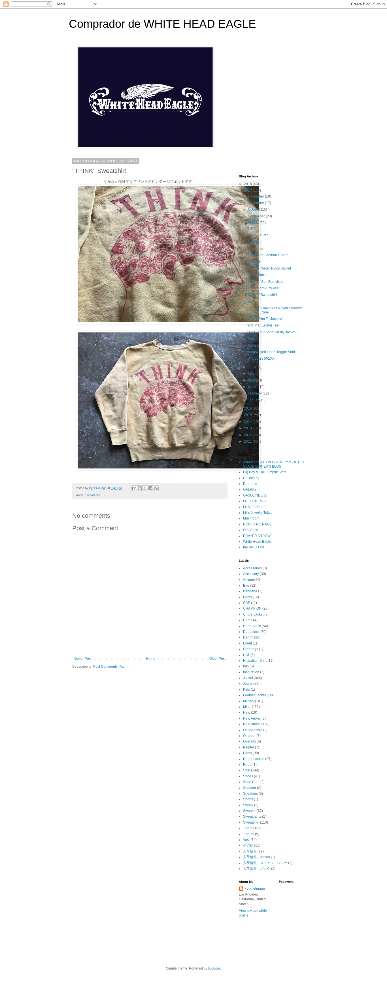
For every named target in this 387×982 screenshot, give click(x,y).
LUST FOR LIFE (255, 507)
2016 (248, 408)
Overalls (249, 741)
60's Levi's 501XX (261, 358)
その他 (248, 845)
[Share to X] (145, 488)
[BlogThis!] (140, 488)
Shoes (248, 776)
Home (150, 659)
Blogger (214, 968)
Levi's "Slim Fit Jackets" (265, 319)
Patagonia (255, 249)
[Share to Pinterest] (156, 488)
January (254, 400)
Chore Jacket (253, 614)
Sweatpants (252, 816)
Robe (247, 765)
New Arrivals (252, 724)
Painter (248, 747)
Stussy (248, 805)
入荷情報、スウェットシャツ (265, 863)
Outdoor (249, 736)
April (252, 380)
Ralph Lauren (258, 235)
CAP (246, 603)
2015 (248, 415)
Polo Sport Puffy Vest (263, 288)
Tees (251, 339)
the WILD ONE (254, 547)
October (254, 209)
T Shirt (252, 229)
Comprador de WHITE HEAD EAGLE (162, 24)
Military (248, 701)
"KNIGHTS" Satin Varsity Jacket (271, 332)
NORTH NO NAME (257, 524)
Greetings (250, 649)
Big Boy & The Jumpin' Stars (264, 472)
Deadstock (251, 632)
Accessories (252, 568)
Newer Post (83, 659)
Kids (246, 690)
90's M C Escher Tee (263, 325)
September (257, 216)
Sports (248, 799)
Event (247, 643)
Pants (247, 753)
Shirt (246, 770)
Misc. (247, 707)
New (246, 712)
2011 (248, 442)
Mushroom (251, 518)
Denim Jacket (257, 275)
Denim (248, 637)
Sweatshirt (92, 495)
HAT (246, 655)
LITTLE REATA (254, 501)
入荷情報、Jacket (256, 857)
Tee (250, 302)
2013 (248, 428)
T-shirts (248, 834)
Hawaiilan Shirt (255, 661)
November (256, 203)
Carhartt (253, 262)
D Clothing (251, 478)
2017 (248, 190)
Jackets (253, 345)
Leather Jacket (254, 695)
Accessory (251, 574)
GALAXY (250, 489)
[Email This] (134, 488)
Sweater (249, 811)
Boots (247, 597)
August (254, 223)
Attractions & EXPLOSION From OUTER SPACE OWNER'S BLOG (273, 464)
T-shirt (247, 828)
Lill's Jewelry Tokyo (258, 513)
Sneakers (250, 794)
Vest (246, 840)
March (253, 387)
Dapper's (250, 484)
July (251, 367)
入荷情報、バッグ (256, 869)
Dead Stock (252, 626)
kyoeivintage (254, 889)
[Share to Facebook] (150, 488)
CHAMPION (252, 608)
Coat (246, 620)
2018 (248, 184)
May (251, 374)
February (255, 393)
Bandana (250, 591)
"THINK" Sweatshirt (262, 295)
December (256, 196)
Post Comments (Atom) (111, 667)
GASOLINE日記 (255, 495)
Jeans (247, 684)
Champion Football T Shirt (267, 255)
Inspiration (251, 672)
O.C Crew (250, 530)
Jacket (248, 678)
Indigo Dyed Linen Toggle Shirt (271, 352)
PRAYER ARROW (257, 536)
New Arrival (252, 718)
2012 (248, 435)
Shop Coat (251, 782)
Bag (246, 585)
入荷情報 (250, 851)
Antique (249, 580)
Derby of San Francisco (265, 282)
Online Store (252, 730)
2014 (248, 422)
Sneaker (249, 788)
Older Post (217, 659)
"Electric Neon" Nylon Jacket (269, 268)
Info (246, 666)
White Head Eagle (257, 542)
